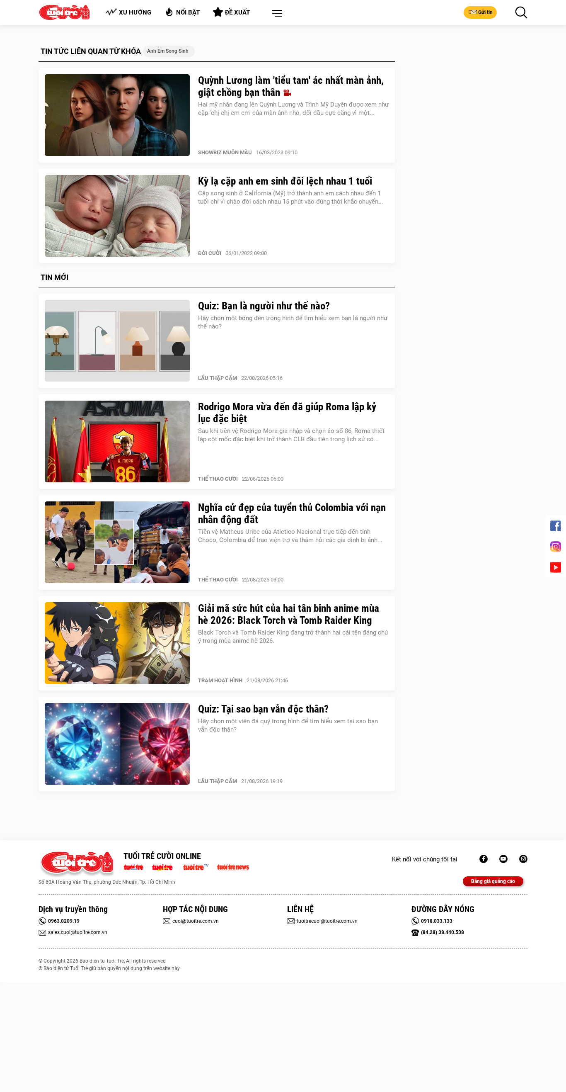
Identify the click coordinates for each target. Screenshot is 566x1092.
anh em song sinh (168, 51)
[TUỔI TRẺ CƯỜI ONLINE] (77, 864)
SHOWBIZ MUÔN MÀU (225, 152)
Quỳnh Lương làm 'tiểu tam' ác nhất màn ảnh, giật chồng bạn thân (291, 86)
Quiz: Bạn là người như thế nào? (264, 306)
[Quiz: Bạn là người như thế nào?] (117, 341)
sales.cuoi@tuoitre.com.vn (77, 932)
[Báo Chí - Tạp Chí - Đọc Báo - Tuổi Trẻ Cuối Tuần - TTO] (165, 866)
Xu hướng (135, 12)
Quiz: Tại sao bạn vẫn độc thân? (263, 709)
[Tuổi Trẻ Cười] (523, 859)
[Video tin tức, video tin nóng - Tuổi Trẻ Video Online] (199, 866)
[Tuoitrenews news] (233, 866)
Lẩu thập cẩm (217, 378)
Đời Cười (209, 253)
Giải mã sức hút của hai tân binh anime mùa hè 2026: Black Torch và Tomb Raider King (288, 614)
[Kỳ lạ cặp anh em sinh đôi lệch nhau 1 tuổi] (117, 216)
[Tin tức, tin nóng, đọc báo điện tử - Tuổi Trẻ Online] (135, 866)
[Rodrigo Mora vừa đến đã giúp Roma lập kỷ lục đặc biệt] (117, 442)
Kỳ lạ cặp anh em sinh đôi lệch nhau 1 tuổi (285, 181)
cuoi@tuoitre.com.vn (195, 921)
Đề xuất (237, 12)
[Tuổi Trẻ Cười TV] (503, 859)
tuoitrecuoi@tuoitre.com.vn (327, 921)
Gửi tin (485, 12)
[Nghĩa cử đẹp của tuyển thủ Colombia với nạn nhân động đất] (117, 542)
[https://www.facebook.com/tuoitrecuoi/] (483, 859)
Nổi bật (188, 12)
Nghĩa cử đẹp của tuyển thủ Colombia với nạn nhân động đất (292, 513)
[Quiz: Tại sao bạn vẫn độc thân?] (117, 744)
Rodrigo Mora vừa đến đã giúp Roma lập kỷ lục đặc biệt (287, 413)
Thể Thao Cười (218, 479)
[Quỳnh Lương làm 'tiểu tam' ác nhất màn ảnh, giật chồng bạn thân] (117, 115)
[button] (275, 13)
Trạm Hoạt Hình (220, 680)
